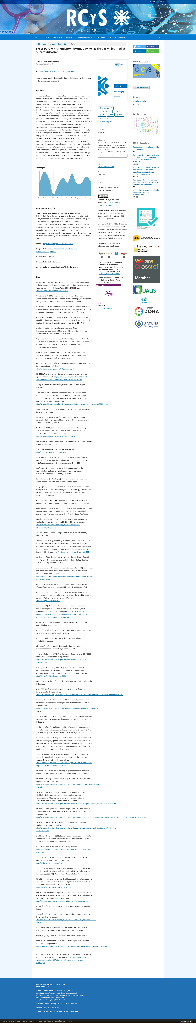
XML (103, 115)
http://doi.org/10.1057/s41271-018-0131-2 (52, 291)
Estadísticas (100, 37)
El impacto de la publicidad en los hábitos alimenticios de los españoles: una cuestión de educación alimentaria (146, 170)
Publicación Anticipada (118, 37)
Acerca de (56, 37)
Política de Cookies (71, 1011)
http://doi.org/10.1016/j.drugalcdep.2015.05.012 (54, 887)
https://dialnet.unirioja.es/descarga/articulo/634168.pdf (57, 436)
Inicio (37, 37)
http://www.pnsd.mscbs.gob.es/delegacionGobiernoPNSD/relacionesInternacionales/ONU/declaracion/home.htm (79, 695)
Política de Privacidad (44, 1011)
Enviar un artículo (141, 88)
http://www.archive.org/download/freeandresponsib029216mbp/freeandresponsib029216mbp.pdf (73, 404)
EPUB (120, 115)
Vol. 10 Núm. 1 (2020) (59, 44)
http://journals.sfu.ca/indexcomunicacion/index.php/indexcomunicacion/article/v (67, 708)
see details (108, 308)
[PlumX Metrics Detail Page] (108, 293)
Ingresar (161, 2)
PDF (111, 115)
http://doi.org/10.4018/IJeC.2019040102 (51, 676)
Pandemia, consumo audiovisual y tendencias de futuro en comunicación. (146, 192)
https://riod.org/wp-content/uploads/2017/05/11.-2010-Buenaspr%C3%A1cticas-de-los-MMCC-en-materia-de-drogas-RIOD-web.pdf (61, 614)
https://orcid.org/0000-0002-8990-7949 (58, 244)
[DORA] (146, 316)
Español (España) (139, 101)
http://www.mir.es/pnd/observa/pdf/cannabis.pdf (55, 369)
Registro (153, 2)
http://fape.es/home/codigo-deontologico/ (52, 452)
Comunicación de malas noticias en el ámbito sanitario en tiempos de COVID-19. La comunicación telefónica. (146, 158)
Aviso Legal (58, 1011)
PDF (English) (106, 118)
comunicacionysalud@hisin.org (47, 1007)
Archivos (45, 37)
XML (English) (106, 111)
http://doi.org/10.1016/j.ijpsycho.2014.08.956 (71, 552)
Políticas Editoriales (83, 37)
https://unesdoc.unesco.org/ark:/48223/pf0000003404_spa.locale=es (62, 901)
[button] (139, 46)
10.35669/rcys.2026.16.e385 (109, 274)
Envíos (68, 37)
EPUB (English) (106, 122)
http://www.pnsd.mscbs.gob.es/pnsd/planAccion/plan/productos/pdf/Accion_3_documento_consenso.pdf (76, 803)
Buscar (159, 37)
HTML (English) (106, 108)
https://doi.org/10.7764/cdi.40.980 (49, 863)
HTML (118, 111)
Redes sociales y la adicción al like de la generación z (146, 148)
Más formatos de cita (107, 156)
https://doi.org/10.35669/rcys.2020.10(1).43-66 (57, 71)
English (136, 104)
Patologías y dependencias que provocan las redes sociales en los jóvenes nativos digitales (146, 182)
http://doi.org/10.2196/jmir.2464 (48, 601)
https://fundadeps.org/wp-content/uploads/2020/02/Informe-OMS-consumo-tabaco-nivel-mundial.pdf (62, 960)
